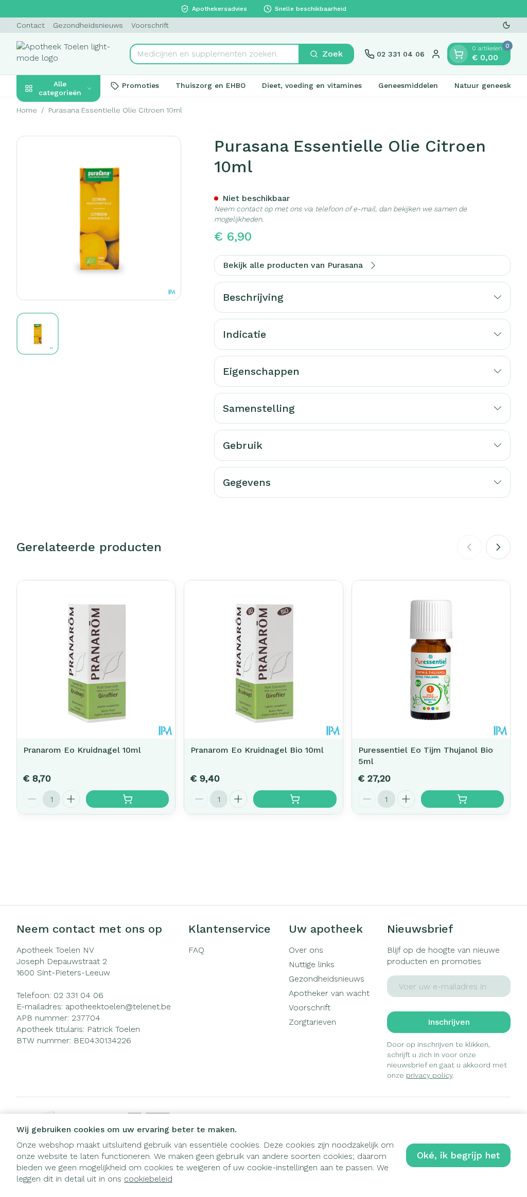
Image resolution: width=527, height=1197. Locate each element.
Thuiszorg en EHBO (210, 85)
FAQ (196, 950)
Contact (30, 25)
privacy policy (429, 1075)
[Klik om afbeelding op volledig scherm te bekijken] (99, 218)
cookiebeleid (148, 1179)
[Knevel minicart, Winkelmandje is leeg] (458, 54)
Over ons (306, 950)
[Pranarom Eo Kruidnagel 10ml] (96, 659)
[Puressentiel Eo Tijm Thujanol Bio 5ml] (431, 659)
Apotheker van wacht (329, 993)
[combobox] (215, 54)
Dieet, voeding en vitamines (312, 85)
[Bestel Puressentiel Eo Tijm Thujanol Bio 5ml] (462, 799)
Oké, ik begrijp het (458, 1155)
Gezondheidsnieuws (88, 25)
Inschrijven (449, 1022)
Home (26, 110)
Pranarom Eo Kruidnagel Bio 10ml (257, 750)
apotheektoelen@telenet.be (118, 1006)
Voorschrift (150, 25)
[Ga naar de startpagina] (67, 53)
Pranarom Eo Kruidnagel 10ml (82, 750)
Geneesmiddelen (408, 85)
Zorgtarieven (312, 1022)
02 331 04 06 (78, 995)
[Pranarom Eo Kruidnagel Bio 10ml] (263, 659)
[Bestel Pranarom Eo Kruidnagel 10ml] (127, 799)
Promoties (140, 85)
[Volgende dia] (498, 547)
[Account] (436, 54)
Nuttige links (312, 964)
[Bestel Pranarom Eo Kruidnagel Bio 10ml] (294, 799)
